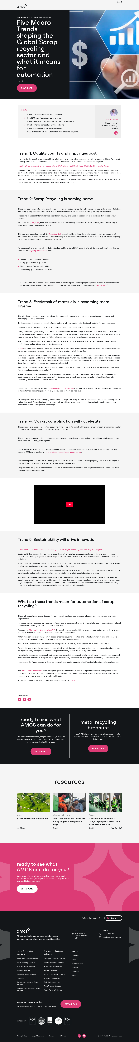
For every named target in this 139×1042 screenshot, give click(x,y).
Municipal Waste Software (26, 966)
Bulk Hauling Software (52, 982)
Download (27, 88)
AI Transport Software (52, 978)
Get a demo (41, 751)
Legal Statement (38, 1036)
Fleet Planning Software (52, 986)
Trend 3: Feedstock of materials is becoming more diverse (51, 121)
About (74, 959)
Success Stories (77, 963)
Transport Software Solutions (54, 959)
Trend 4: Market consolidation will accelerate (46, 125)
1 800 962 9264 (108, 934)
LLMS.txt (63, 1036)
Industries (75, 967)
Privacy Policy (22, 1036)
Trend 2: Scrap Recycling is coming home (44, 118)
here (73, 680)
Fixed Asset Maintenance (53, 966)
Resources (75, 971)
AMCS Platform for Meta (32, 671)
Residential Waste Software (26, 974)
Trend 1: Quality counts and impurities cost (45, 114)
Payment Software (23, 970)
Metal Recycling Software (26, 963)
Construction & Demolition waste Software (28, 989)
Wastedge (20, 978)
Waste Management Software (27, 959)
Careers (74, 975)
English (119, 2)
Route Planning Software (53, 990)
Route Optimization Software (54, 974)
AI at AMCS (75, 956)
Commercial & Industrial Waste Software (27, 983)
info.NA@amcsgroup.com (112, 937)
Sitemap (52, 1036)
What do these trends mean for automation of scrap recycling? (53, 132)
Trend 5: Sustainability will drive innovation (45, 128)
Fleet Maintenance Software (54, 963)
